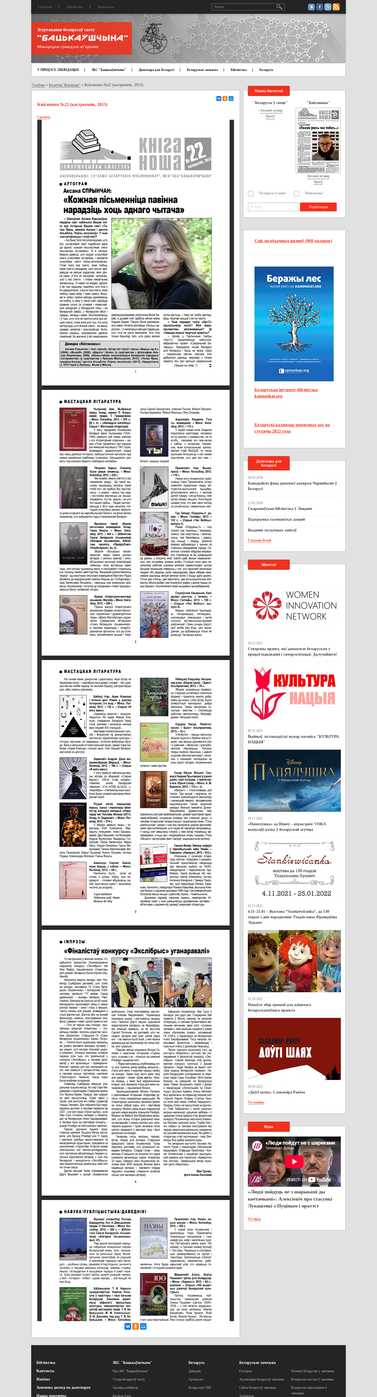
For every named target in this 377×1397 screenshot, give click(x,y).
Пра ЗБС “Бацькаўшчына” (131, 1371)
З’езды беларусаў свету (129, 1379)
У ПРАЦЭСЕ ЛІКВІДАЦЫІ (58, 70)
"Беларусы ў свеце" (272, 193)
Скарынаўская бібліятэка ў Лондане (280, 509)
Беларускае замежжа (202, 70)
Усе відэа (254, 1219)
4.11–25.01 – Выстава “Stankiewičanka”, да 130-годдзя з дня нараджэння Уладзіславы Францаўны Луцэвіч (292, 917)
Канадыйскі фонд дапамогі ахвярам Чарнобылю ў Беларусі (292, 486)
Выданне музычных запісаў (272, 530)
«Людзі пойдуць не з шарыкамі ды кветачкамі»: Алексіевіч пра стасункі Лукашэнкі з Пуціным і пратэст (290, 1199)
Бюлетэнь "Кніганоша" (64, 85)
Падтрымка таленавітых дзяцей (276, 519)
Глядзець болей (259, 540)
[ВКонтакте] (218, 98)
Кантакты (105, 7)
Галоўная (45, 7)
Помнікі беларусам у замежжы (312, 1371)
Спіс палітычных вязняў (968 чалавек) (293, 240)
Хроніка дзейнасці (125, 1388)
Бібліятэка (75, 7)
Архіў (270, 116)
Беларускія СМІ (200, 1388)
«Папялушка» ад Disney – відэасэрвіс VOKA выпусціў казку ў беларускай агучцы (287, 827)
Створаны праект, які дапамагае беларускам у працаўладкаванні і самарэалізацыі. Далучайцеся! (292, 651)
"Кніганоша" (314, 193)
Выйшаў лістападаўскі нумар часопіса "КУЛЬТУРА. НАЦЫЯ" (294, 739)
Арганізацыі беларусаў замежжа (261, 1379)
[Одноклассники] (224, 98)
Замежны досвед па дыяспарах (63, 1387)
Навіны (43, 1379)
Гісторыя (245, 1371)
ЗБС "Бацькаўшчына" (109, 70)
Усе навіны (256, 1102)
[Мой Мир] (231, 98)
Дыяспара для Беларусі (156, 70)
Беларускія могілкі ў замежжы (312, 1379)
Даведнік (195, 1371)
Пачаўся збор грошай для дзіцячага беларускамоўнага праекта (279, 1007)
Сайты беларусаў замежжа (257, 1388)
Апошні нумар (271, 110)
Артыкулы (196, 1379)
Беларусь (266, 70)
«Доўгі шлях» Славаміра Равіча (276, 1092)
